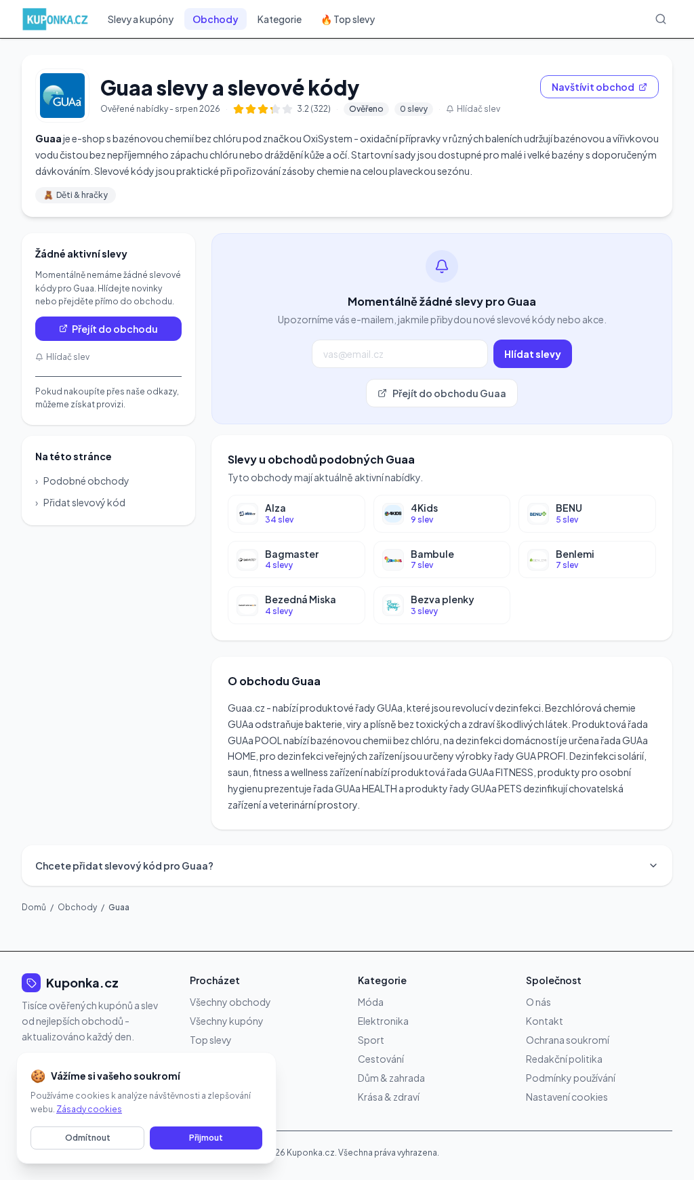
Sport (371, 1040)
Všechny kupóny (227, 1021)
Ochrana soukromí (567, 1040)
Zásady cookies (89, 1109)
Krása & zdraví (389, 1097)
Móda (371, 1002)
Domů (34, 907)
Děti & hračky (75, 195)
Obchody (215, 19)
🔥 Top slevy (348, 19)
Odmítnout (87, 1138)
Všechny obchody (230, 1002)
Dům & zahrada (391, 1078)
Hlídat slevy (532, 354)
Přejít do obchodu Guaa (449, 393)
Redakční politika (564, 1059)
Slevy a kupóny (141, 19)
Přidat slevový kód (80, 502)
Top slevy (211, 1040)
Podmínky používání (570, 1078)
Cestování (381, 1059)
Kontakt (544, 1021)
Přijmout (206, 1138)
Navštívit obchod (593, 87)
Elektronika (383, 1021)
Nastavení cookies (567, 1097)
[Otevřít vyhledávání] (660, 18)
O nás (538, 1002)
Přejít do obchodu (115, 329)
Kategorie (280, 19)
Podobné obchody (82, 480)
